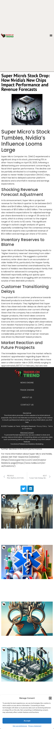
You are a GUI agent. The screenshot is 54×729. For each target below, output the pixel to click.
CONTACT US (27, 404)
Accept (27, 721)
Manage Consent (27, 433)
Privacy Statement (34, 726)
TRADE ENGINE (27, 389)
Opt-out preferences (20, 726)
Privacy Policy (42, 426)
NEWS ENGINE (27, 382)
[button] (50, 698)
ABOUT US (27, 397)
